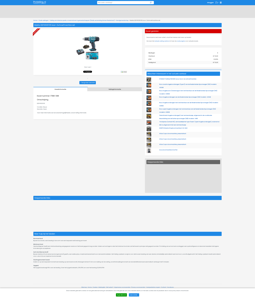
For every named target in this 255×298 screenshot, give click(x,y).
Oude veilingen (44, 20)
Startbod (152, 56)
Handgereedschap (122, 20)
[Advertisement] (127, 11)
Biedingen (152, 53)
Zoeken (95, 287)
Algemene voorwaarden (122, 287)
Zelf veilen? (109, 287)
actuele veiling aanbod (162, 41)
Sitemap (84, 287)
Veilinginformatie (115, 89)
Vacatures (170, 287)
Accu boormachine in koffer (168, 150)
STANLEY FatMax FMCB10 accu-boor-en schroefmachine (177, 79)
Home (35, 20)
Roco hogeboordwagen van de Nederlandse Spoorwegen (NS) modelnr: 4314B (185, 97)
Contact (163, 287)
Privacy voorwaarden (138, 287)
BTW (150, 59)
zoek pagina (181, 41)
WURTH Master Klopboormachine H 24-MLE (173, 128)
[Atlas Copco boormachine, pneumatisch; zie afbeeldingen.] (149, 136)
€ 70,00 (215, 56)
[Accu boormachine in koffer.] (149, 153)
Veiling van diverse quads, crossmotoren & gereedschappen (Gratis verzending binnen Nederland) (82, 20)
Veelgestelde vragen (153, 287)
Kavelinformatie (60, 89)
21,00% (216, 59)
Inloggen (210, 3)
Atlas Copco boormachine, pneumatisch (172, 133)
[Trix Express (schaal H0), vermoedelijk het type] (149, 124)
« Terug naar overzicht (87, 83)
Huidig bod (152, 62)
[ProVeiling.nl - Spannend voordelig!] (39, 2)
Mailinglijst (102, 287)
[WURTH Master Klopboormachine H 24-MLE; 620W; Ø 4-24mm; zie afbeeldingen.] (149, 131)
